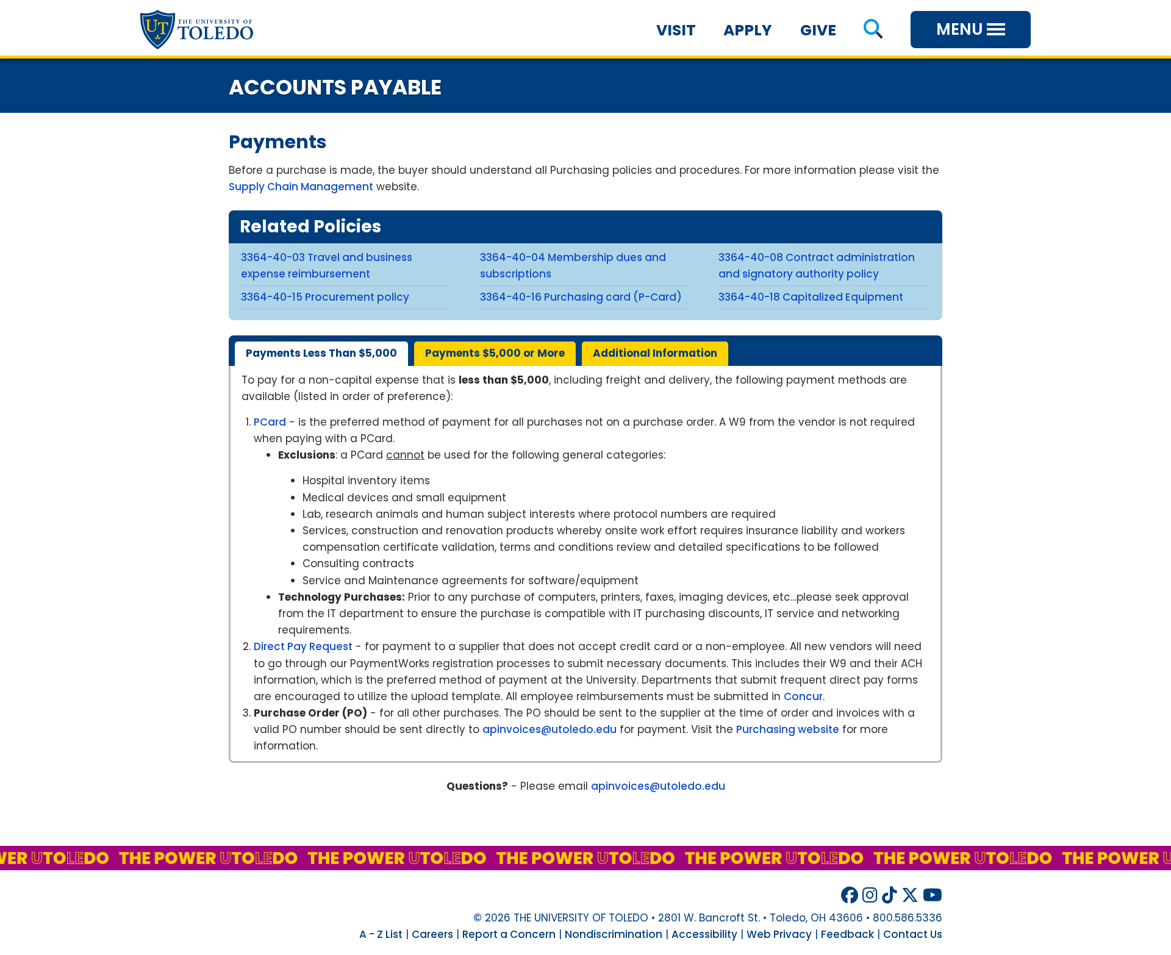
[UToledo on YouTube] (932, 895)
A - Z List (381, 934)
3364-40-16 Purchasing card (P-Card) (581, 297)
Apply (747, 30)
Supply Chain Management (301, 186)
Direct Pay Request (303, 646)
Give (818, 30)
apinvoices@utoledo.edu (549, 729)
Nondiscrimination (613, 934)
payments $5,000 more (495, 353)
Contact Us (912, 934)
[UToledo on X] (910, 895)
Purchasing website (787, 729)
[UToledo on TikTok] (889, 895)
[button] (873, 30)
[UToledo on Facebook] (849, 895)
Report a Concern (509, 934)
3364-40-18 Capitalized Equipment (810, 297)
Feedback (847, 934)
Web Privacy (779, 934)
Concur (803, 696)
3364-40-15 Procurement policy (325, 297)
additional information (655, 353)
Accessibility (704, 934)
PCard (270, 422)
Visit (676, 30)
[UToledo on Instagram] (870, 895)
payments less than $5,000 (321, 353)
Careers (432, 934)
